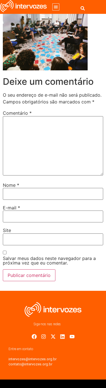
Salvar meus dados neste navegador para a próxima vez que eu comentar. (49, 260)
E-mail (11, 207)
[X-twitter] (53, 336)
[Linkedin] (62, 336)
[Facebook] (34, 336)
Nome (11, 185)
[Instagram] (43, 336)
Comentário (17, 113)
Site (7, 230)
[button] (55, 6)
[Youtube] (72, 336)
